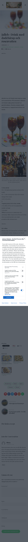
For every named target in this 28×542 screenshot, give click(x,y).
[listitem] (14, 267)
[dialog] (14, 271)
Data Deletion (5, 303)
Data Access (14, 303)
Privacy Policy (22, 303)
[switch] (22, 271)
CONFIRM (8, 297)
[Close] (24, 239)
